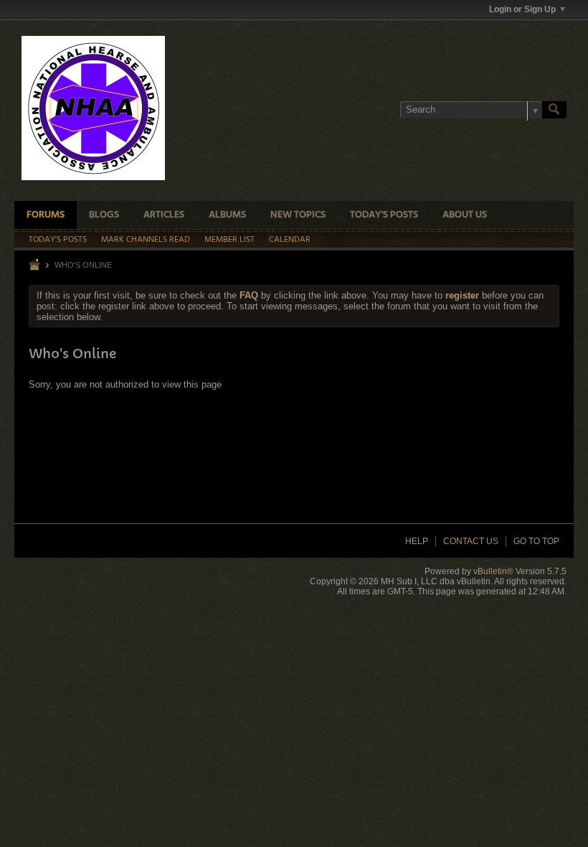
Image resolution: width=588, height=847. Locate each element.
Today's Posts (384, 215)
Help (416, 541)
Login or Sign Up (522, 9)
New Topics (298, 215)
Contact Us (470, 541)
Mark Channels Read (145, 240)
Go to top (536, 541)
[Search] (554, 109)
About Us (464, 215)
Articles (163, 215)
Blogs (104, 215)
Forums (46, 215)
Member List (229, 240)
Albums (227, 215)
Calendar (289, 240)
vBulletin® (493, 571)
